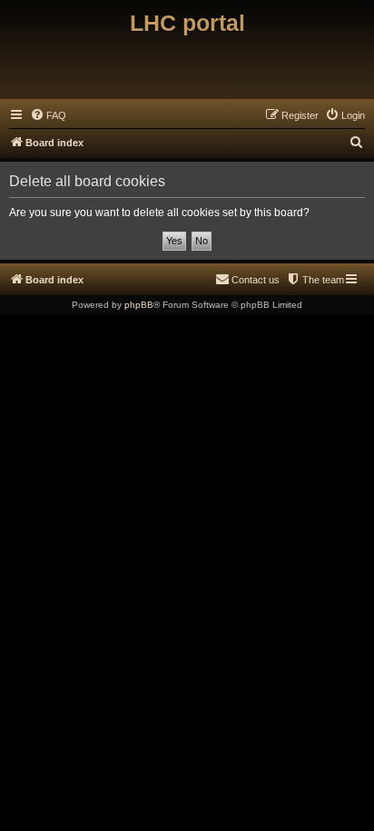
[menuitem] (48, 115)
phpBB (138, 305)
